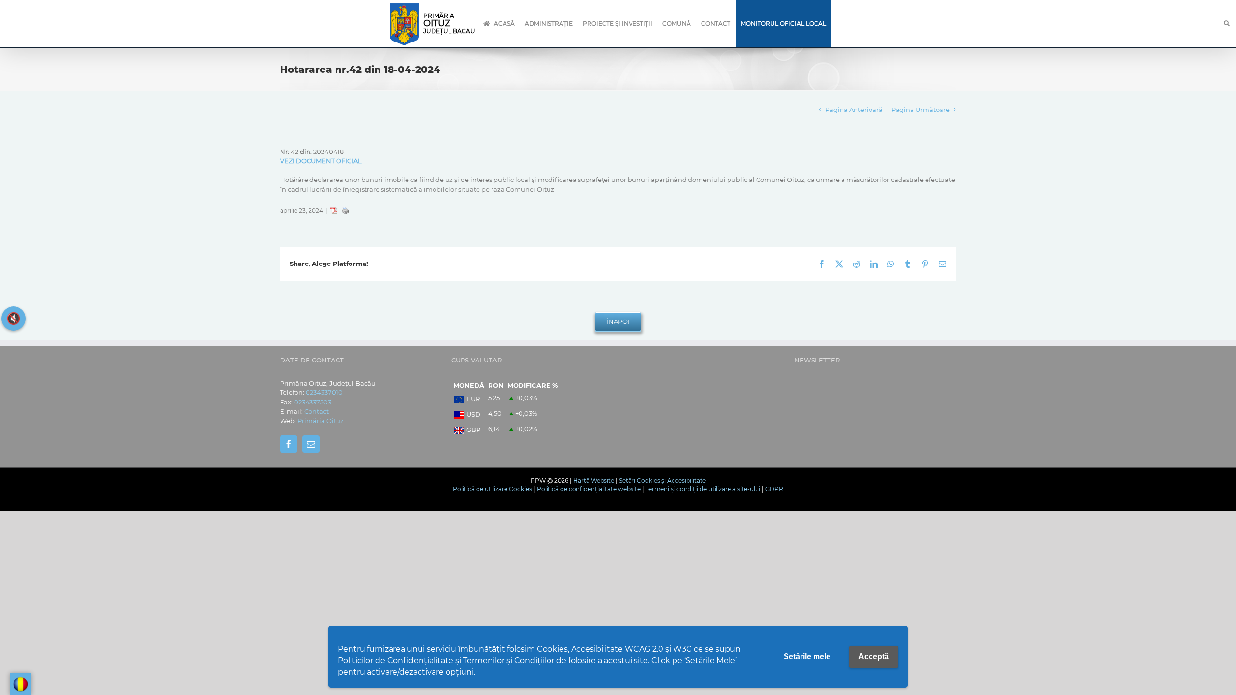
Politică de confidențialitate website (589, 489)
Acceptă (873, 657)
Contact (316, 411)
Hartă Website (593, 480)
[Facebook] (288, 444)
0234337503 (312, 402)
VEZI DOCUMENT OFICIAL (321, 161)
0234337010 (324, 392)
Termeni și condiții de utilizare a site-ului (703, 489)
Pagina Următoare (920, 109)
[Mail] (311, 444)
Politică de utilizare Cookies (492, 489)
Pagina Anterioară (854, 109)
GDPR (774, 489)
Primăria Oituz (320, 421)
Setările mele (807, 657)
